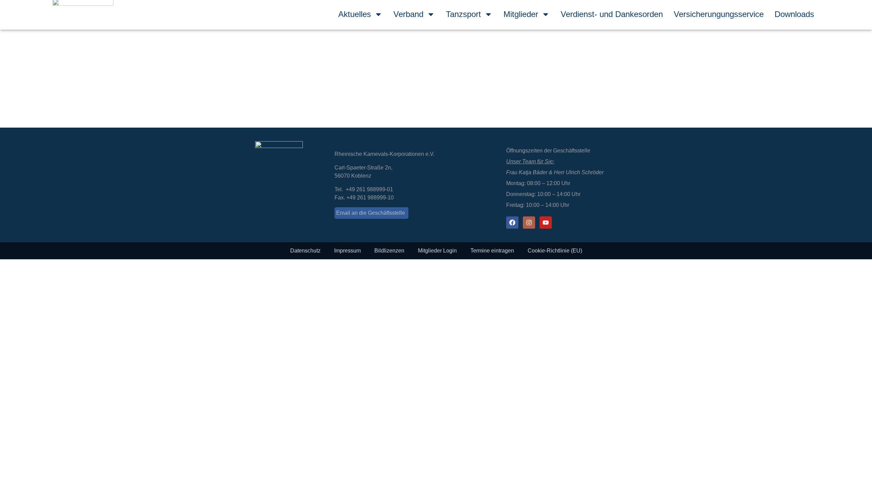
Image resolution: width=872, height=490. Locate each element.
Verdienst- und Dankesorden (612, 14)
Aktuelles (354, 14)
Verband (408, 14)
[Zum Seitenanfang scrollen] (2, 263)
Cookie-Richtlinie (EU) (555, 251)
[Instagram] (529, 222)
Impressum (347, 251)
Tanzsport (463, 14)
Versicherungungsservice (719, 14)
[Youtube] (546, 222)
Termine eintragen (492, 251)
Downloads (794, 14)
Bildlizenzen (389, 251)
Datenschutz (305, 251)
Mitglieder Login (437, 251)
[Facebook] (512, 222)
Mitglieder (520, 14)
